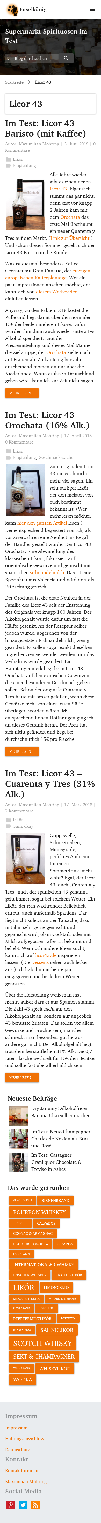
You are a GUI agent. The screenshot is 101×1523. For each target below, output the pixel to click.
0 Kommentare (19, 442)
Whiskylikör (54, 1368)
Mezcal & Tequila (26, 1299)
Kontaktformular (22, 1470)
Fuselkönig (33, 9)
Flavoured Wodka (30, 1244)
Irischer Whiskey (29, 1275)
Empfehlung (24, 165)
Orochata (70, 217)
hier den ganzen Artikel (42, 523)
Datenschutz (17, 1449)
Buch (20, 1223)
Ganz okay (23, 826)
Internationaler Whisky (43, 1264)
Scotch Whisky (42, 1343)
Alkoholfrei (22, 1200)
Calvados (46, 1223)
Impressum (16, 1427)
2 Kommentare (19, 810)
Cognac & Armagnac (33, 1233)
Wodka (22, 1380)
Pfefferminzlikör (32, 1318)
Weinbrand (21, 1368)
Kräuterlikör (69, 1275)
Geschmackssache (56, 457)
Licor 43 (58, 188)
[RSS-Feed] (37, 1505)
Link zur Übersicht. (71, 238)
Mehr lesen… (22, 393)
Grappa (65, 1243)
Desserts (40, 962)
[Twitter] (25, 1505)
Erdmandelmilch (46, 572)
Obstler (47, 1308)
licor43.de (45, 955)
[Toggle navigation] (92, 9)
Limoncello (56, 1287)
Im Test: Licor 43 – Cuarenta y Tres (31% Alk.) (50, 783)
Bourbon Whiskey (39, 1212)
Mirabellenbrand (62, 1299)
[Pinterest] (12, 1505)
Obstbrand (21, 1308)
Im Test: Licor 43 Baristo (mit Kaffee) (45, 128)
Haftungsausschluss (24, 1438)
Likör (18, 159)
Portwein (68, 1318)
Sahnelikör (57, 1329)
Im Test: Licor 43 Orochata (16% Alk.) (47, 419)
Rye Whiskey (22, 1330)
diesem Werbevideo (56, 291)
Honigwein (21, 1254)
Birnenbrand (55, 1200)
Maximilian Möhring (39, 143)
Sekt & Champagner (44, 1356)
